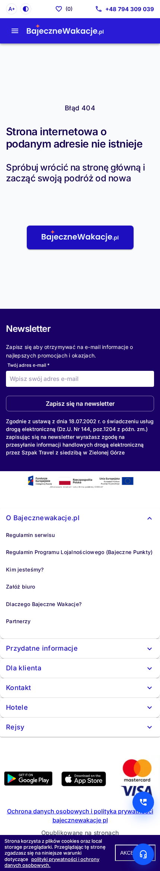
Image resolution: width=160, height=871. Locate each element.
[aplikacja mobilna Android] (28, 783)
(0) (69, 9)
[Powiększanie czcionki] (11, 8)
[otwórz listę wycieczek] (15, 31)
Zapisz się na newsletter (80, 403)
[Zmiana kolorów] (25, 8)
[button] (80, 237)
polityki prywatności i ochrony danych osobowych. (51, 862)
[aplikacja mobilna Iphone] (83, 784)
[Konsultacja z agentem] (143, 854)
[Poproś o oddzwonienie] (143, 802)
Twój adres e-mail (28, 365)
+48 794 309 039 (129, 9)
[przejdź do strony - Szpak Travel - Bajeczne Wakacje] (65, 30)
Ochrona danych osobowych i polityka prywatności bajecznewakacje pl (80, 815)
